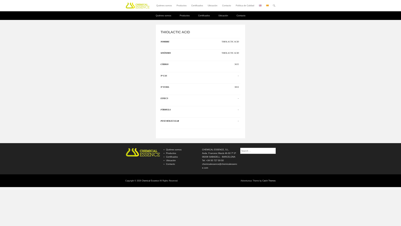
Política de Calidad (245, 5)
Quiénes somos (164, 5)
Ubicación (212, 5)
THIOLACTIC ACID (175, 32)
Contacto (226, 5)
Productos (182, 5)
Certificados (197, 5)
